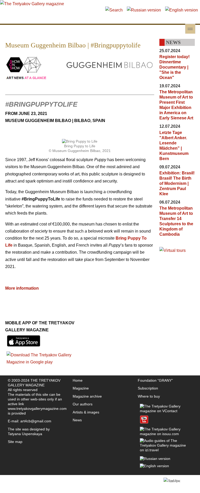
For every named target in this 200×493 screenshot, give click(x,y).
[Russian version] (144, 10)
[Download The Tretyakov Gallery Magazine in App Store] (23, 346)
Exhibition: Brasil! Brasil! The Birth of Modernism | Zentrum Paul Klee (177, 183)
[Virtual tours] (172, 250)
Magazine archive (87, 396)
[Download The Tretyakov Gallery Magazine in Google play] (42, 362)
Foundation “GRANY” (155, 380)
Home (78, 380)
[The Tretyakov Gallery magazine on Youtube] (144, 422)
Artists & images (86, 412)
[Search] (114, 10)
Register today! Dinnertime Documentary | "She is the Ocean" (174, 67)
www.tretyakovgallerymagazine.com (37, 408)
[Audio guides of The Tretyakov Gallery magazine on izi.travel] (165, 450)
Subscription (148, 388)
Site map (15, 442)
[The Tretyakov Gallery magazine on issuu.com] (165, 434)
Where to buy (149, 396)
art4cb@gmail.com (35, 421)
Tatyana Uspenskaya (25, 434)
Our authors (82, 404)
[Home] (32, 4)
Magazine (81, 388)
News (77, 420)
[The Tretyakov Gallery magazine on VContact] (165, 411)
